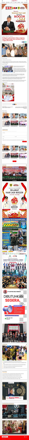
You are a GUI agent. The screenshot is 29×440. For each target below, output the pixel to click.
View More (14, 161)
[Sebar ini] (22, 42)
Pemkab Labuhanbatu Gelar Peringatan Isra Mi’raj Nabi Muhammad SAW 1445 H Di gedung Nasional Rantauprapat (21, 107)
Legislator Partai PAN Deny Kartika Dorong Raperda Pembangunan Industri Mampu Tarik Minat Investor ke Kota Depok (6, 119)
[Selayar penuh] (25, 433)
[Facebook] (13, 104)
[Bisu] (24, 433)
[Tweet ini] (23, 42)
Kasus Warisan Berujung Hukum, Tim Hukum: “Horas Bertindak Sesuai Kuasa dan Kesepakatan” (6, 126)
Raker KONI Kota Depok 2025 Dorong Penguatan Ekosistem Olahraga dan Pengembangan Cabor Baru (14, 363)
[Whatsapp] (26, 42)
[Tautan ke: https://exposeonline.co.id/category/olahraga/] (26, 344)
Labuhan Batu (3, 42)
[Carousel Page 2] (13, 180)
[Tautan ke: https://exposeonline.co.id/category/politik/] (26, 165)
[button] (14, 411)
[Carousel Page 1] (12, 180)
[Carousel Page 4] (15, 180)
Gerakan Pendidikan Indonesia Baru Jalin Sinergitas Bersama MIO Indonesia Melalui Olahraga (14, 364)
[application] (14, 412)
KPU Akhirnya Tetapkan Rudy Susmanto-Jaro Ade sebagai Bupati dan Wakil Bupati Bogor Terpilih (22, 126)
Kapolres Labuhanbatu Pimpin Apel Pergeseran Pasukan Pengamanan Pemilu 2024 (7, 107)
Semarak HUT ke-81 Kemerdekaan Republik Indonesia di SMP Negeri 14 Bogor (11, 378)
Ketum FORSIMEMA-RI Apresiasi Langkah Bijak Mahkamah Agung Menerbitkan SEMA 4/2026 (13, 373)
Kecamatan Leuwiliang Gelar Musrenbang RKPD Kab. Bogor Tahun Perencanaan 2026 (14, 126)
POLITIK (6, 42)
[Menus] (2, 1)
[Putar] (3, 433)
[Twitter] (14, 104)
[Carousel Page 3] (14, 180)
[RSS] (15, 104)
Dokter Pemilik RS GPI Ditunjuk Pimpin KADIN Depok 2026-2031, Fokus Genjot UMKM (12, 377)
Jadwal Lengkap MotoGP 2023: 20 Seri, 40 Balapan (9, 367)
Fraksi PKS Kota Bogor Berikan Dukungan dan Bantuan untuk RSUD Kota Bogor (22, 119)
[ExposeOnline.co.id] (14, 0)
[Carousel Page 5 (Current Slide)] (16, 180)
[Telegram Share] (24, 42)
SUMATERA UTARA (8, 42)
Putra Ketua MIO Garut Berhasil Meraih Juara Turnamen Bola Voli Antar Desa (12, 361)
